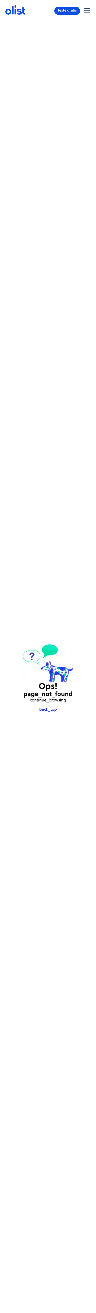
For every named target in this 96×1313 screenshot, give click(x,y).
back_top (48, 709)
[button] (87, 11)
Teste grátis (67, 11)
